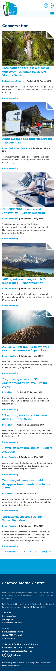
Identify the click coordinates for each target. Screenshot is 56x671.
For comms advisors (12, 623)
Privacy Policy (18, 663)
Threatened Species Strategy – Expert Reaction (24, 518)
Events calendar (9, 638)
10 (35, 552)
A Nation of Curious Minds (33, 607)
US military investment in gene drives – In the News (24, 417)
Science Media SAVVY (12, 632)
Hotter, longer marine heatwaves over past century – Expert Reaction (27, 348)
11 (38, 552)
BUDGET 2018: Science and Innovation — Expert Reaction (23, 211)
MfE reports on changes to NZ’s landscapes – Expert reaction (24, 281)
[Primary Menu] (52, 13)
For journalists (9, 616)
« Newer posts (9, 552)
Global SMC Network (12, 635)
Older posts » (46, 552)
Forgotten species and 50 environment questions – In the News (25, 382)
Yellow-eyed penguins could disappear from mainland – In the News (26, 484)
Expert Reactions (22, 148)
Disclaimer (6, 663)
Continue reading (10, 98)
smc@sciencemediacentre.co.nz (17, 651)
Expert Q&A (7, 148)
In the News (8, 392)
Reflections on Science (13, 81)
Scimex (5, 628)
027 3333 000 (27, 647)
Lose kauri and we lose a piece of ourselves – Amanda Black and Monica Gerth (25, 71)
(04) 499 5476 (8, 647)
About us (6, 613)
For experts (7, 619)
